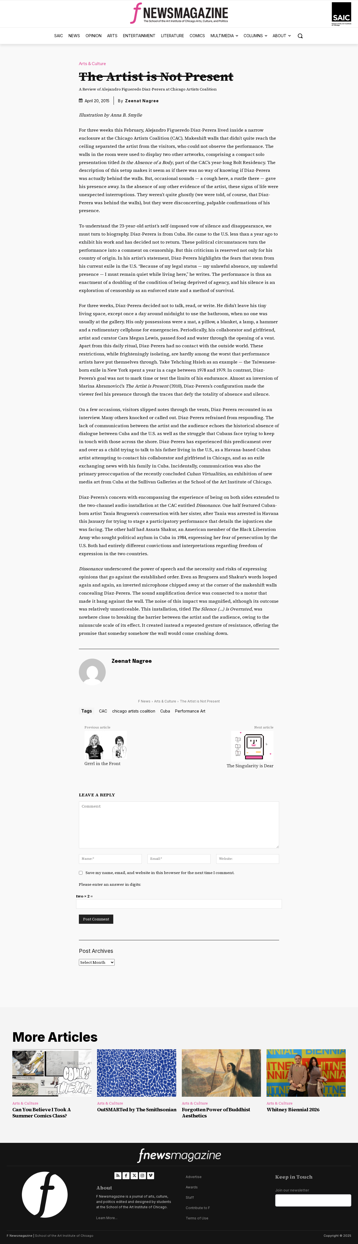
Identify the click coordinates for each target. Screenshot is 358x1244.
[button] (300, 35)
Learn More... (106, 1218)
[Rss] (117, 1175)
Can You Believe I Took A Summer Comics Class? (41, 1112)
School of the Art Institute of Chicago (64, 1236)
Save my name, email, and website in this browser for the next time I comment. (160, 872)
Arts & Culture (92, 64)
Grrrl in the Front (102, 763)
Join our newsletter (292, 1190)
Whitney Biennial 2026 (293, 1109)
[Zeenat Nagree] (92, 672)
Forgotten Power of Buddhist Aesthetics (216, 1112)
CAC (103, 711)
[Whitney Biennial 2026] (306, 1073)
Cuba (165, 711)
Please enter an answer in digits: (110, 884)
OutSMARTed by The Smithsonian (136, 1109)
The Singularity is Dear (250, 766)
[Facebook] (126, 1175)
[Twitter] (134, 1175)
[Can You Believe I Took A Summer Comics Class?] (51, 1073)
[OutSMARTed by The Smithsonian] (136, 1073)
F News (144, 701)
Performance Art (190, 711)
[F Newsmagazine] (341, 14)
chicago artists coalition (133, 711)
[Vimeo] (150, 1175)
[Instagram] (142, 1175)
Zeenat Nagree (142, 100)
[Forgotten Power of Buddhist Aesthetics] (221, 1073)
